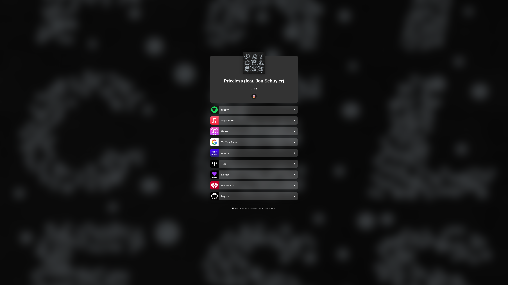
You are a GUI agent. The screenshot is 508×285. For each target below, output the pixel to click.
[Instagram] (254, 96)
